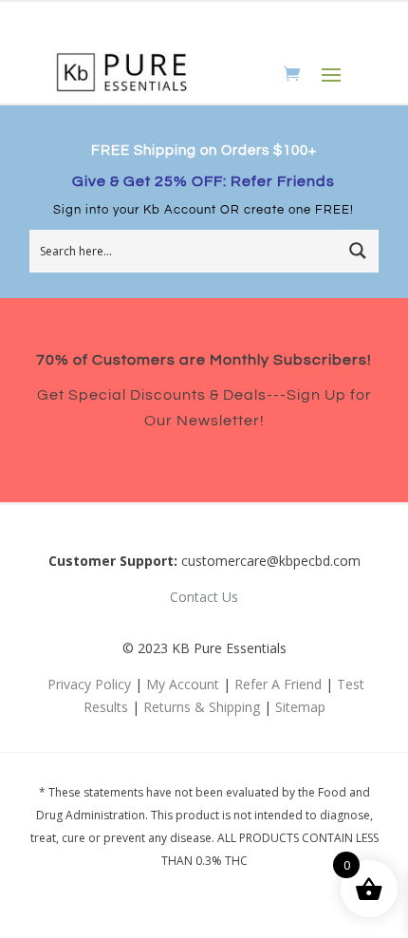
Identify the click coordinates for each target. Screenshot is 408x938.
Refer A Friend (278, 684)
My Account (182, 684)
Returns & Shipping (201, 707)
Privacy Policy (89, 684)
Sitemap (300, 707)
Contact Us (204, 597)
